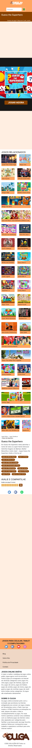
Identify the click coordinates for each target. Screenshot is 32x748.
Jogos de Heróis (22, 468)
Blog (4, 654)
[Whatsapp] (21, 492)
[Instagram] (24, 646)
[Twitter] (9, 492)
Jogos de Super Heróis (18, 474)
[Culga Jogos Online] (16, 736)
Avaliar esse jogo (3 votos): (8, 482)
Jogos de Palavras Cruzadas (10, 462)
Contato (5, 667)
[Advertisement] (16, 40)
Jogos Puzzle (6, 474)
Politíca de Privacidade (10, 662)
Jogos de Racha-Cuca (8, 459)
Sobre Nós (6, 658)
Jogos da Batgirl (23, 456)
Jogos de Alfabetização (8, 468)
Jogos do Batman (23, 471)
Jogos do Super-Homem (9, 471)
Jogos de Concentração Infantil (10, 465)
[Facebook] (15, 492)
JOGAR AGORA (16, 102)
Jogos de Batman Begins (9, 456)
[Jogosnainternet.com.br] (16, 3)
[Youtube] (18, 646)
